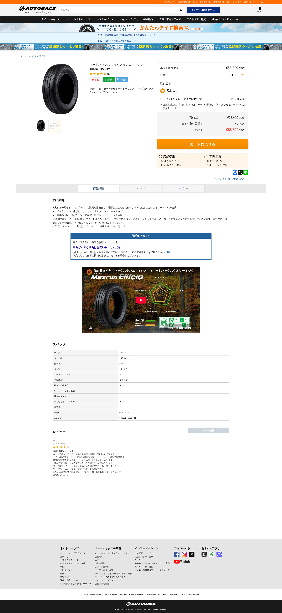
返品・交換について (69, 580)
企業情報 (173, 594)
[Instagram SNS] (184, 554)
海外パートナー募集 (144, 567)
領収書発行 (65, 577)
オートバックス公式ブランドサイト (243, 2)
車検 (97, 560)
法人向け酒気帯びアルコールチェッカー (153, 570)
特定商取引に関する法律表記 (131, 594)
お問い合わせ (193, 594)
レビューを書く (208, 430)
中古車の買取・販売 (104, 570)
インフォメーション (146, 548)
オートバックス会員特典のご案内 (110, 577)
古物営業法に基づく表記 (156, 594)
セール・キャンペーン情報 (72, 563)
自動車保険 (100, 563)
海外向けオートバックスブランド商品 (152, 563)
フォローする (182, 548)
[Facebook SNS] (176, 554)
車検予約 (217, 2)
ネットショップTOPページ (72, 553)
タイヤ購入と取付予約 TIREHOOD (76, 583)
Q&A (62, 573)
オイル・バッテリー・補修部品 (136, 19)
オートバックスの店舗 (108, 548)
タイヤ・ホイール (50, 19)
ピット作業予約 (200, 2)
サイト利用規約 (110, 594)
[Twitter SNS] (191, 554)
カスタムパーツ (105, 19)
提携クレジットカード (145, 556)
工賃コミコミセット (69, 560)
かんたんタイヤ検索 (37, 56)
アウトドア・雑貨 (196, 19)
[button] (40, 126)
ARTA (137, 560)
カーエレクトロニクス (78, 19)
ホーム (24, 56)
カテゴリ (64, 556)
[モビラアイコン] (219, 554)
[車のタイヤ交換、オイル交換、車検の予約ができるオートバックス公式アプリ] (204, 554)
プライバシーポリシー (92, 594)
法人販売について (143, 553)
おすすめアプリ (211, 548)
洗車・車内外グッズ (170, 19)
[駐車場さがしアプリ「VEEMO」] (211, 554)
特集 (62, 567)
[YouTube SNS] (182, 561)
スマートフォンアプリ (105, 580)
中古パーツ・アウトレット (226, 19)
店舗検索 (183, 2)
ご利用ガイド (170, 2)
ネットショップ (69, 548)
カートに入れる (202, 144)
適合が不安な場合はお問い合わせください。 (99, 247)
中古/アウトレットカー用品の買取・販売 (113, 573)
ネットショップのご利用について (230, 179)
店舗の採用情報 (102, 583)
